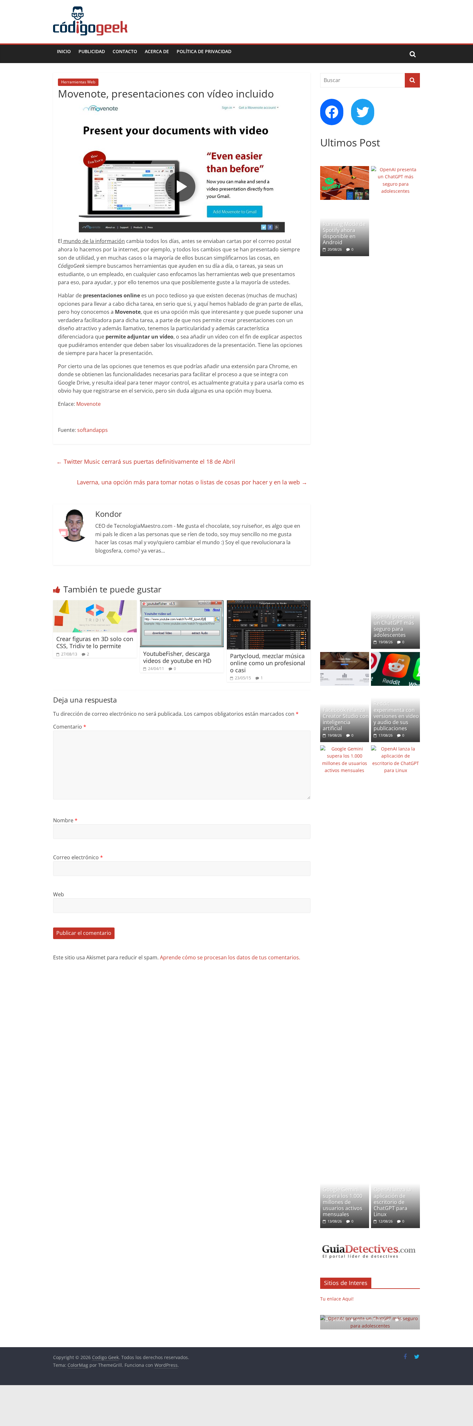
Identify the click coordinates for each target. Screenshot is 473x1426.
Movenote (88, 403)
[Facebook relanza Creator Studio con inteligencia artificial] (344, 655)
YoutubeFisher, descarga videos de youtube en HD (177, 657)
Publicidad (92, 51)
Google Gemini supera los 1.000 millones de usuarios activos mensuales (342, 1202)
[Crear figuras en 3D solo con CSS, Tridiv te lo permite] (95, 604)
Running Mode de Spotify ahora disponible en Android (344, 233)
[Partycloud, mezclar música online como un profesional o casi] (269, 604)
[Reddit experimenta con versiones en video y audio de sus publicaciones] (395, 655)
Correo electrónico (78, 857)
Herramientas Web (78, 82)
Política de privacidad (204, 51)
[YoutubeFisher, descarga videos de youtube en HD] (182, 604)
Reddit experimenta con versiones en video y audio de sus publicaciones (396, 716)
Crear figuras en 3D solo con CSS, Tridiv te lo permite (94, 642)
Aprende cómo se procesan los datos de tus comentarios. (230, 957)
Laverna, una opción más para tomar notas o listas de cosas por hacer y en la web (192, 482)
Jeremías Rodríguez (374, 1319)
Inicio (64, 51)
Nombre (65, 820)
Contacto (125, 51)
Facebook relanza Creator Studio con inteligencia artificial (346, 719)
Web (58, 894)
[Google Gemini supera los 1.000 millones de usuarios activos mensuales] (344, 749)
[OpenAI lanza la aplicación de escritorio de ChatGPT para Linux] (395, 749)
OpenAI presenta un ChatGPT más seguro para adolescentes (394, 626)
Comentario (69, 726)
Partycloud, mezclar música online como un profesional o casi (267, 663)
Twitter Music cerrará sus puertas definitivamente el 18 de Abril (145, 461)
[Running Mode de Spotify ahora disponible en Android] (344, 169)
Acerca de (157, 51)
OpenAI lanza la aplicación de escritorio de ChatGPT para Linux (392, 1202)
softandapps (92, 429)
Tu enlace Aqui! (337, 1299)
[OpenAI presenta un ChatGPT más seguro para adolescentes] (395, 169)
